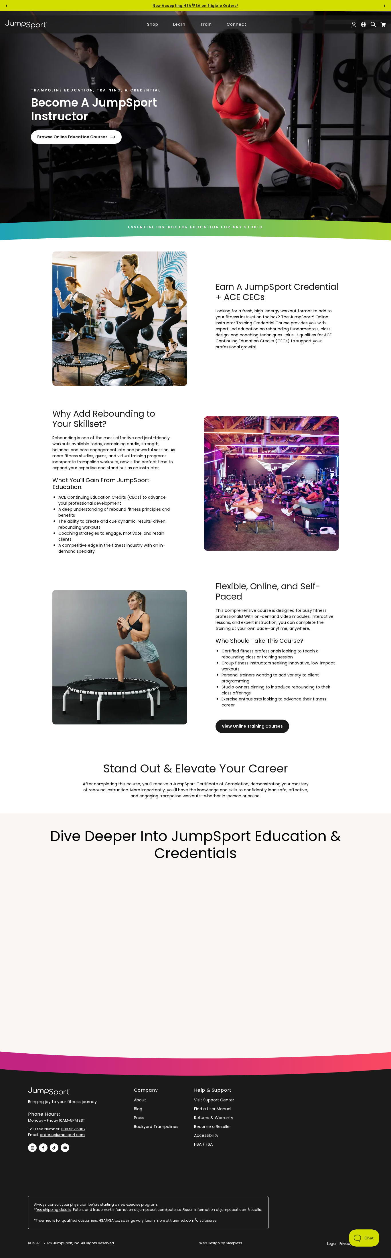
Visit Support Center (214, 1100)
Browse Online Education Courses (72, 137)
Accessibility (206, 1135)
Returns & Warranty (213, 1118)
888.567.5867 (73, 1129)
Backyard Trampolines (156, 1126)
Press (139, 1118)
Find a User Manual (212, 1109)
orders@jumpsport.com (62, 1134)
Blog (138, 1109)
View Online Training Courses (252, 726)
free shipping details (53, 1209)
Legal (332, 1243)
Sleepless (234, 1243)
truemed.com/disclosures (193, 1220)
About (140, 1100)
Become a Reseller (212, 1126)
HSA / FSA (203, 1144)
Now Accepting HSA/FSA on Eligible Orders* (195, 5)
